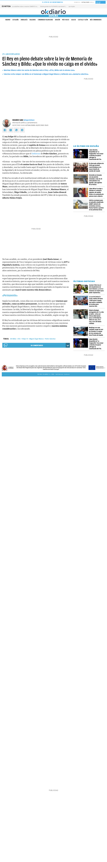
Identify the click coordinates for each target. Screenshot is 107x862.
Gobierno (36, 153)
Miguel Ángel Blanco (36, 339)
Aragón (57, 20)
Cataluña (15, 20)
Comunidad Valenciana (45, 20)
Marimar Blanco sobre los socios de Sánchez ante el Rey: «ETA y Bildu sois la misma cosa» (39, 70)
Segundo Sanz (17, 120)
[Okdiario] (53, 11)
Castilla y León (83, 20)
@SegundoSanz (29, 120)
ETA (19, 339)
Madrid (7, 20)
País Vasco (65, 20)
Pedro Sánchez (50, 339)
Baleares (33, 20)
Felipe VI (25, 339)
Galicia (73, 20)
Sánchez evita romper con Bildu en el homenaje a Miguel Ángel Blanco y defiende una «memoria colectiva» (46, 74)
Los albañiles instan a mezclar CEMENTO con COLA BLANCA (29, 6)
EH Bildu (13, 339)
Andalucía (24, 20)
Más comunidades (96, 20)
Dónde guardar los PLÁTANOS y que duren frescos (54, 6)
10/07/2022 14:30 (18, 125)
